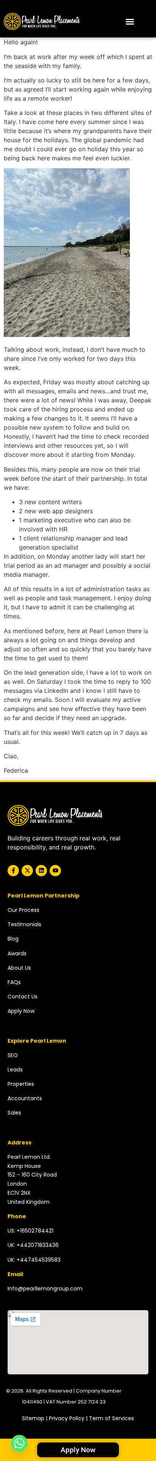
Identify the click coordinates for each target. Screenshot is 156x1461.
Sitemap (33, 1418)
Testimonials (24, 924)
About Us (19, 968)
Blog (13, 938)
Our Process (23, 910)
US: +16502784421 (30, 1230)
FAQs (14, 982)
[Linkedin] (41, 870)
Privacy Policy (66, 1418)
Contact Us (22, 996)
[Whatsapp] (19, 1443)
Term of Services (111, 1418)
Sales (14, 1112)
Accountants (25, 1098)
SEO (13, 1055)
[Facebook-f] (13, 870)
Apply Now (21, 1011)
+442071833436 (38, 1245)
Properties (21, 1084)
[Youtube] (55, 870)
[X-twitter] (27, 870)
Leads (15, 1069)
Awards (17, 953)
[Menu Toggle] (129, 21)
